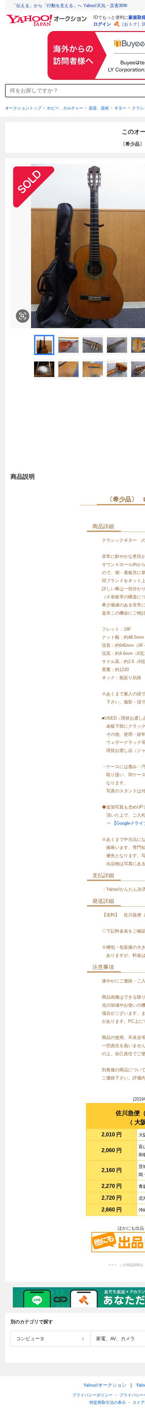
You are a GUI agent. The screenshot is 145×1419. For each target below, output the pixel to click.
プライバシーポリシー (92, 1395)
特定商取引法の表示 (107, 1402)
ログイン (102, 24)
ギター (120, 108)
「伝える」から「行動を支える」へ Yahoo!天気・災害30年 (70, 5)
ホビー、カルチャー (65, 108)
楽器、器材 (99, 108)
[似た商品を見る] (22, 316)
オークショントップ (23, 108)
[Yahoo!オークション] (47, 16)
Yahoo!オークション (104, 1385)
